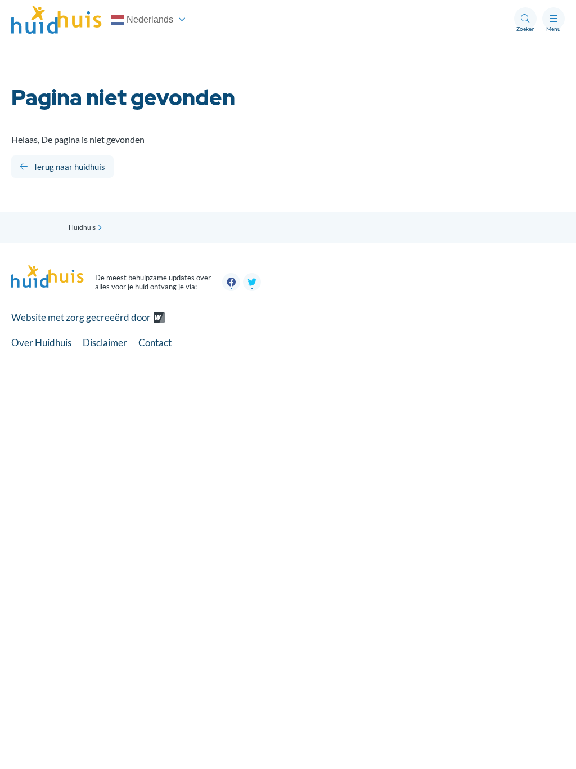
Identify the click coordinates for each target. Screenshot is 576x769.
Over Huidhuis (41, 342)
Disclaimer (105, 342)
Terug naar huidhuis (69, 167)
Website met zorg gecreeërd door (81, 317)
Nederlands (148, 19)
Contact (155, 342)
